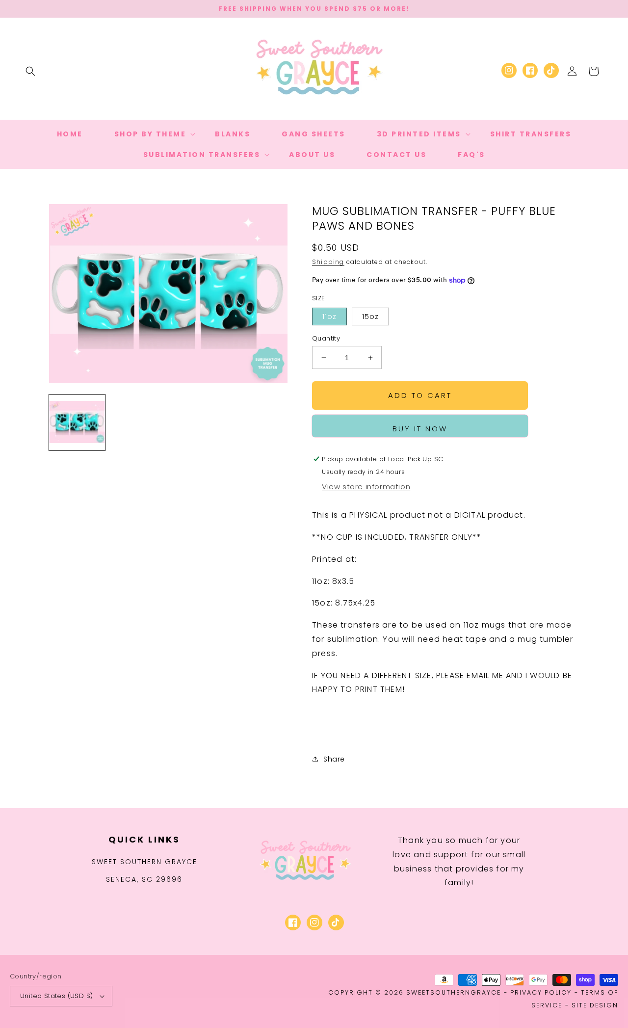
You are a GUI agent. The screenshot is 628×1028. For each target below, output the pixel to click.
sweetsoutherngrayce (453, 992)
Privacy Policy (541, 992)
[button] (30, 71)
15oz (370, 316)
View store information (366, 486)
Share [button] (334, 759)
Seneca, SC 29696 (144, 879)
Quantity (326, 338)
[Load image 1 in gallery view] (77, 422)
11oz (329, 316)
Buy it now (419, 428)
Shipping (328, 262)
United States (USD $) (56, 996)
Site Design (595, 1005)
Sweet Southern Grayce (144, 862)
